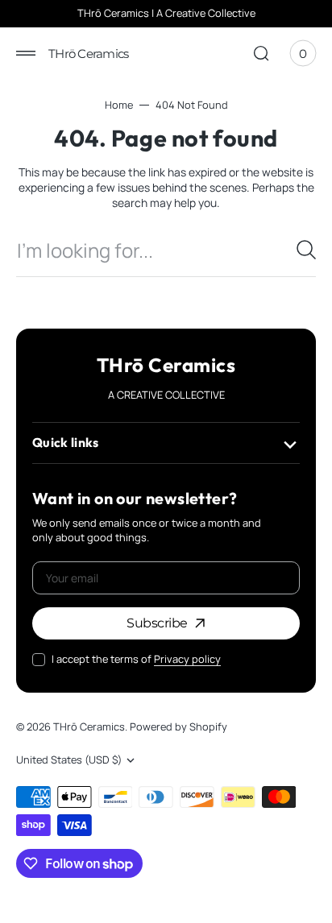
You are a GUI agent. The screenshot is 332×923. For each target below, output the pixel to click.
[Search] (306, 249)
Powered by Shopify (178, 727)
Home (119, 105)
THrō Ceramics (89, 727)
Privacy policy (187, 659)
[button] (25, 53)
